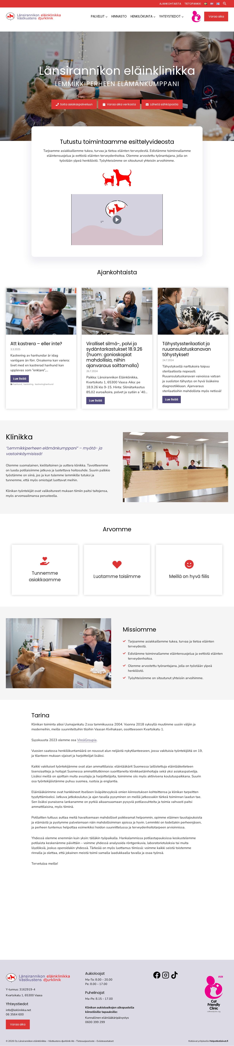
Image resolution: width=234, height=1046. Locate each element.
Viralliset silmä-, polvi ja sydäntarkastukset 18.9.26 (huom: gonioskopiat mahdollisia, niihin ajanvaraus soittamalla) (114, 354)
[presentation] (41, 311)
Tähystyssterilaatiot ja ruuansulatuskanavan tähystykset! (186, 349)
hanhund (17, 384)
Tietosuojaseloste (85, 1041)
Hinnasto (119, 16)
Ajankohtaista (170, 3)
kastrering (28, 384)
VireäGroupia (87, 740)
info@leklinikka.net (18, 1010)
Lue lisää (21, 379)
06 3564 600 (15, 1014)
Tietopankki (192, 3)
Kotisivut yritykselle (208, 1041)
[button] (224, 3)
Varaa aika (216, 16)
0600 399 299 (95, 1022)
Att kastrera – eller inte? (36, 343)
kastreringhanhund (44, 384)
